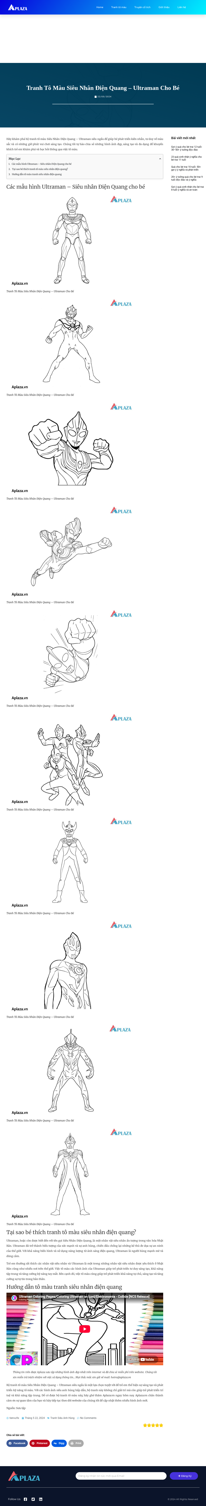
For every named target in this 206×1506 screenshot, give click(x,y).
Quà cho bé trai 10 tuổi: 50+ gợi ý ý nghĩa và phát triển (186, 168)
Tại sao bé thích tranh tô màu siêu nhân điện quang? (40, 169)
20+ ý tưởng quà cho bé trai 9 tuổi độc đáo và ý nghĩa (187, 178)
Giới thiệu (164, 7)
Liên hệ (182, 7)
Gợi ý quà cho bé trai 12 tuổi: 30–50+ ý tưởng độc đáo (186, 148)
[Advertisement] (103, 38)
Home (99, 7)
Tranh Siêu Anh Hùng (62, 1418)
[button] (17, 1443)
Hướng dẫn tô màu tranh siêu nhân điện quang (37, 174)
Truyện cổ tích (142, 7)
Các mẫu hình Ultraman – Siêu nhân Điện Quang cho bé (41, 163)
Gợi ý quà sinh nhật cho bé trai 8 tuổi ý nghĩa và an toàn (187, 188)
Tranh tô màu (118, 7)
